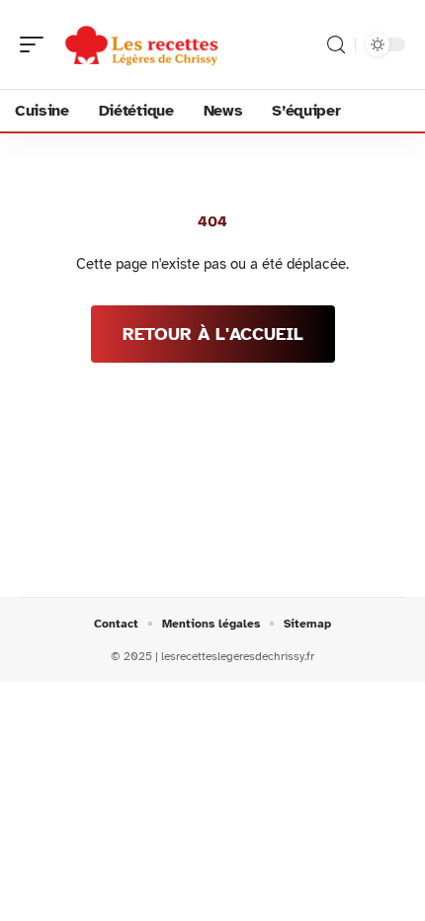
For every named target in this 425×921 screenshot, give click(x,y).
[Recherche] (336, 45)
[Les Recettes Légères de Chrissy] (142, 44)
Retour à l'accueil (213, 334)
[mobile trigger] (36, 44)
